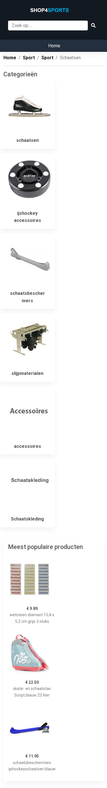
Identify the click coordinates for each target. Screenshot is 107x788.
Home (54, 45)
